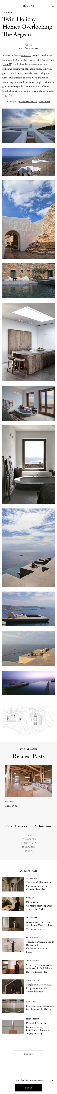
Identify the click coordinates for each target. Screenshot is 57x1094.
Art (27, 878)
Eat (33, 898)
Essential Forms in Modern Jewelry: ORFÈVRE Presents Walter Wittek (37, 1028)
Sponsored (33, 937)
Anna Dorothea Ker (28, 48)
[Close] (52, 1080)
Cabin (28, 835)
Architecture (8, 12)
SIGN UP (28, 1088)
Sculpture (33, 878)
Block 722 (26, 55)
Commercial (28, 839)
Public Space (28, 843)
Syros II (7, 64)
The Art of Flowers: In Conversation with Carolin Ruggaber (38, 886)
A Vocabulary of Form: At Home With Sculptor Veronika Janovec (40, 925)
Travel (28, 898)
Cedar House (12, 805)
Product (35, 1019)
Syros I (46, 60)
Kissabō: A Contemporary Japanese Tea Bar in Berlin (39, 906)
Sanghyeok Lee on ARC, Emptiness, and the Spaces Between (39, 988)
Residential (28, 847)
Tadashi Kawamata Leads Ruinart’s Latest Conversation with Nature (40, 947)
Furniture (36, 980)
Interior (35, 961)
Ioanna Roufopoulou (28, 101)
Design (29, 961)
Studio (29, 851)
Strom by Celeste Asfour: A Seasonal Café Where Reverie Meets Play (40, 968)
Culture (34, 1001)
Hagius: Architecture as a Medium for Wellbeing (40, 1007)
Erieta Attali (44, 101)
